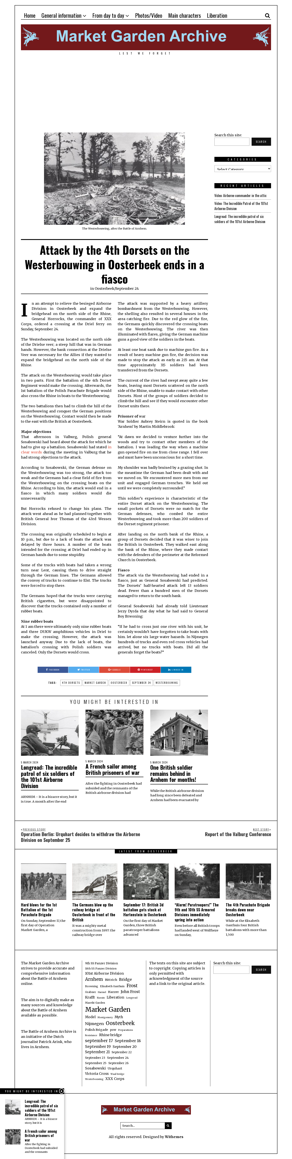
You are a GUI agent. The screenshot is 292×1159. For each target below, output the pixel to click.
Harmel (102, 992)
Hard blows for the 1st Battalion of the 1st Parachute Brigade (39, 910)
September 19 (98, 1046)
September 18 (128, 1040)
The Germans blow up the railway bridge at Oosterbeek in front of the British (93, 912)
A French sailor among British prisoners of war (113, 769)
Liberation (217, 15)
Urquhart (115, 1068)
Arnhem (94, 979)
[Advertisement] (146, 91)
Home (29, 15)
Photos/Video (148, 15)
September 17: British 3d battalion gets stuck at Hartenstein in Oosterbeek (144, 910)
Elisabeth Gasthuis (112, 986)
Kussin (101, 997)
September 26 (118, 1063)
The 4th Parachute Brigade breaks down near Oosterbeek (248, 910)
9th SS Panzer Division (101, 963)
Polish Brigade (96, 1030)
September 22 (122, 1052)
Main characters (184, 15)
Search (261, 141)
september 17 (99, 1040)
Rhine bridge (110, 1035)
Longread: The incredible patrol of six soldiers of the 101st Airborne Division (49, 776)
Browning (91, 986)
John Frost (130, 991)
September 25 (95, 1063)
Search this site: (228, 135)
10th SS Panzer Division (101, 968)
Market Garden (95, 682)
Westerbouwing (167, 682)
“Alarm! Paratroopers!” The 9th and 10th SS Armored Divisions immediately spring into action (197, 912)
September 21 (97, 1052)
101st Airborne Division (104, 973)
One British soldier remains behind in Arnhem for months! (173, 773)
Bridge (125, 979)
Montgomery (105, 1017)
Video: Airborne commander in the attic (240, 195)
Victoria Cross (97, 1074)
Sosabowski (95, 1068)
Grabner (90, 992)
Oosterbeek (104, 288)
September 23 (95, 1058)
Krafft (90, 997)
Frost (132, 985)
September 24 (127, 288)
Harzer (113, 992)
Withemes (174, 1137)
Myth (119, 1017)
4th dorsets (71, 682)
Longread (131, 997)
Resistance (91, 1035)
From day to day (108, 15)
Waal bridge (117, 1074)
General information (61, 15)
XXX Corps (114, 1079)
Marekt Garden (95, 1002)
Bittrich (111, 980)
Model (90, 1017)
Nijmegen (94, 1023)
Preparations (125, 1030)
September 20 (125, 1046)
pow (113, 1030)
